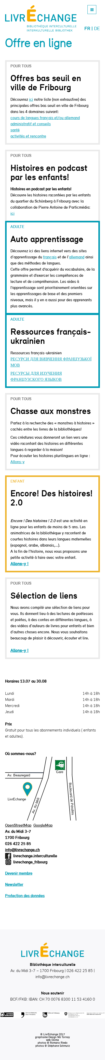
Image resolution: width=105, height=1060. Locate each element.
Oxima (55, 1040)
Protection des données (25, 895)
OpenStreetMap (18, 825)
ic (12, 213)
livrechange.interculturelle (35, 855)
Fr (87, 28)
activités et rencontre (28, 136)
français (50, 257)
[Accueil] (40, 18)
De (97, 28)
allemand (76, 257)
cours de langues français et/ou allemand (45, 117)
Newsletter (14, 884)
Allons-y (17, 461)
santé (15, 130)
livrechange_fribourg (30, 862)
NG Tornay (63, 1037)
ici (31, 99)
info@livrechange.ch (22, 849)
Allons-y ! (19, 563)
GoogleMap (42, 825)
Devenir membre (18, 873)
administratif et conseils (30, 123)
